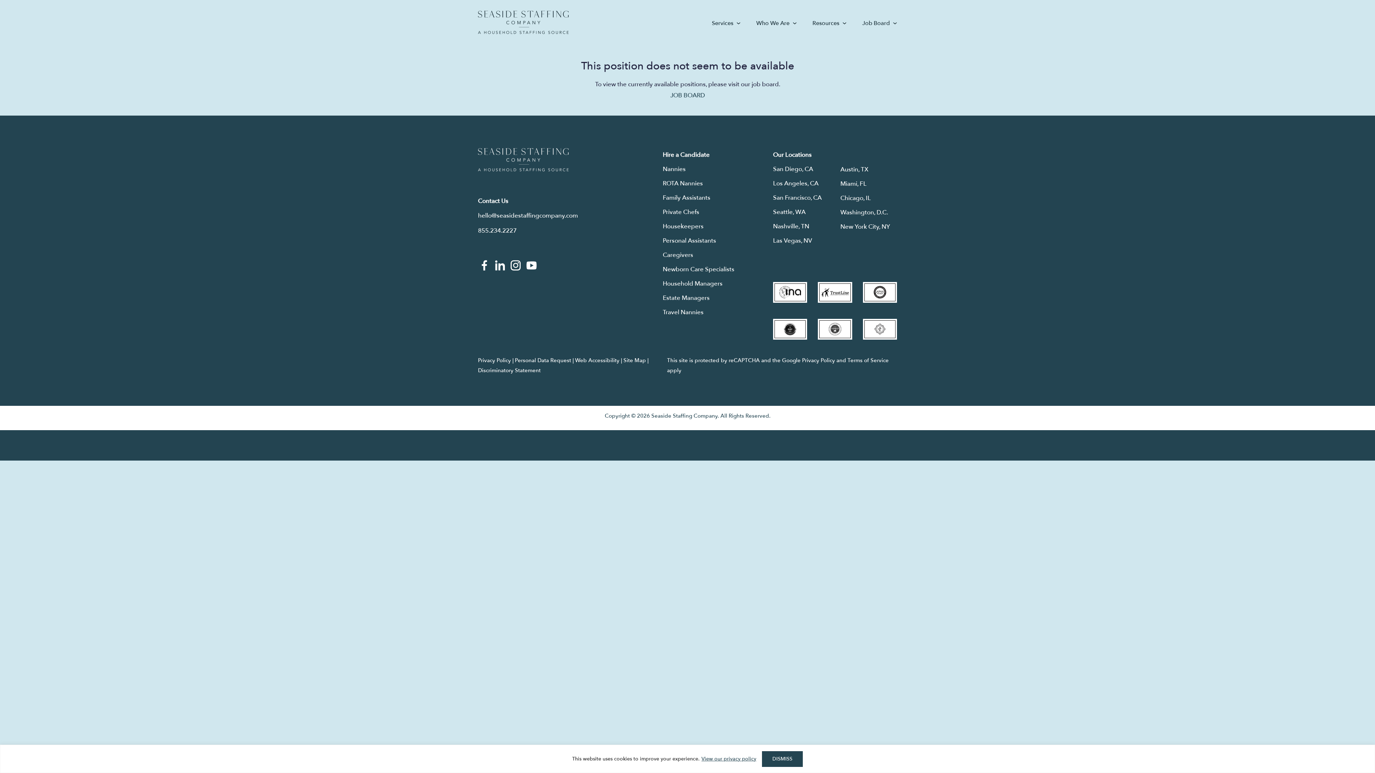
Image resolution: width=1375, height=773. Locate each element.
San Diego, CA (793, 169)
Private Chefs (681, 212)
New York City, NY (865, 227)
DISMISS (782, 758)
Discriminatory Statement (509, 370)
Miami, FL (853, 184)
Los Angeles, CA (796, 183)
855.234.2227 (497, 231)
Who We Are (773, 23)
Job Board (876, 23)
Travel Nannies (683, 312)
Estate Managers (686, 298)
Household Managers (693, 283)
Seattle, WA (789, 212)
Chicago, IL (855, 198)
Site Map (634, 360)
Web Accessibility (597, 360)
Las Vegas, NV (792, 241)
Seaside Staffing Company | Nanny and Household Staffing (523, 22)
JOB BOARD (687, 95)
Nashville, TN (791, 226)
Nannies (674, 169)
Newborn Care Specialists (698, 269)
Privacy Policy (494, 360)
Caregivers (678, 255)
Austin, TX (854, 169)
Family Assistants (686, 198)
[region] (687, 759)
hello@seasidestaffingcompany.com (528, 216)
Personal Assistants (689, 241)
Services (722, 23)
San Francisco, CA (797, 198)
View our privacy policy (728, 758)
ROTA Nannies (683, 183)
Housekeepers (683, 226)
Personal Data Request (543, 360)
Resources (825, 23)
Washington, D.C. (864, 212)
